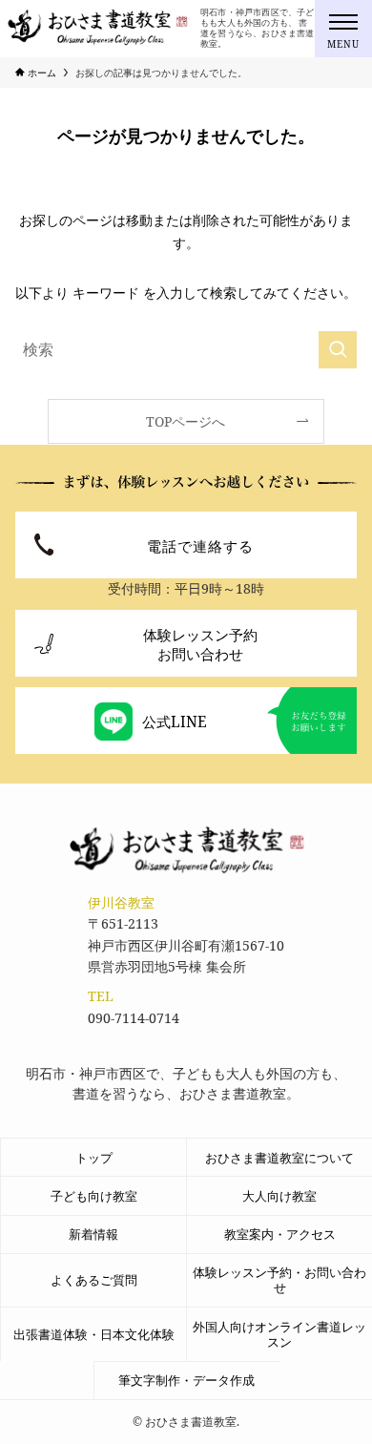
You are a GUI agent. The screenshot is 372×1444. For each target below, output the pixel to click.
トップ (94, 1157)
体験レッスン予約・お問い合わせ (279, 1280)
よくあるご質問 (94, 1279)
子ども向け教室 (94, 1195)
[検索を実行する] (338, 349)
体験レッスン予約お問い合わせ (200, 644)
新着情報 (93, 1234)
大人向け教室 (279, 1195)
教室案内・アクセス (280, 1234)
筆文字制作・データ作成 (186, 1380)
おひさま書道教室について (279, 1157)
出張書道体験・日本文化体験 (94, 1334)
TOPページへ (185, 421)
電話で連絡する (200, 545)
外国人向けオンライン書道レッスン (279, 1334)
